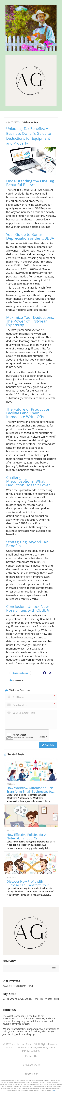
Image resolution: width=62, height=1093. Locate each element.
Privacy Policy (31, 1073)
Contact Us (31, 1056)
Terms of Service (31, 1065)
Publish (49, 745)
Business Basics (20, 672)
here (53, 1091)
